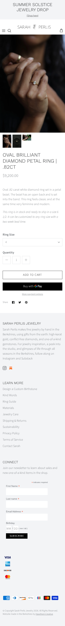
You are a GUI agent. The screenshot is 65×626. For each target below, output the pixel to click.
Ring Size (8, 235)
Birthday (10, 523)
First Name (13, 486)
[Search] (11, 30)
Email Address (14, 511)
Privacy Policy (11, 433)
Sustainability (11, 427)
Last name (12, 498)
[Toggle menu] (3, 30)
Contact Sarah (11, 446)
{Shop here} (32, 15)
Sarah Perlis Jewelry (23, 610)
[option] (32, 84)
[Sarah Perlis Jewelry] (34, 27)
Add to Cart (32, 275)
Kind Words (10, 395)
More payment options (32, 294)
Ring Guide (9, 402)
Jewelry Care (10, 414)
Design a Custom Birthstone (20, 389)
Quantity (8, 252)
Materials (8, 408)
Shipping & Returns (14, 421)
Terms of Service (13, 440)
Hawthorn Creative (44, 614)
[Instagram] (4, 368)
